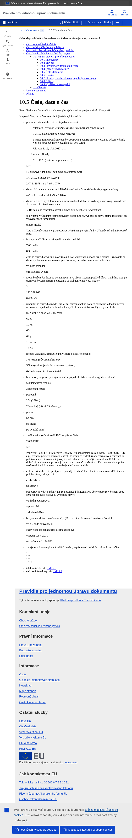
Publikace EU (27, 748)
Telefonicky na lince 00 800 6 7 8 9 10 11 (44, 782)
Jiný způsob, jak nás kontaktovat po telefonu (46, 788)
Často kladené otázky (32, 702)
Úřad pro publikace (80, 600)
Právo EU (25, 720)
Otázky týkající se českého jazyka (39, 626)
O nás (22, 674)
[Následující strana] (127, 22)
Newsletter (25, 685)
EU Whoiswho (28, 743)
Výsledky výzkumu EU (33, 737)
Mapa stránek (27, 691)
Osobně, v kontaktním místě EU (38, 799)
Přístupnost (26, 655)
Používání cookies (30, 650)
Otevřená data (27, 726)
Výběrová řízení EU (31, 732)
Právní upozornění (30, 644)
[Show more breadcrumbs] (42, 30)
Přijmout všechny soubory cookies (35, 829)
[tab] (7, 34)
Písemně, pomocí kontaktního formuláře (43, 793)
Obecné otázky (28, 620)
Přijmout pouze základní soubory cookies (88, 829)
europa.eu (71, 762)
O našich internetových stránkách (39, 679)
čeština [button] (124, 15)
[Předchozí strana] (117, 22)
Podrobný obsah (29, 696)
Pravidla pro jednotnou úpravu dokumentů (34, 13)
